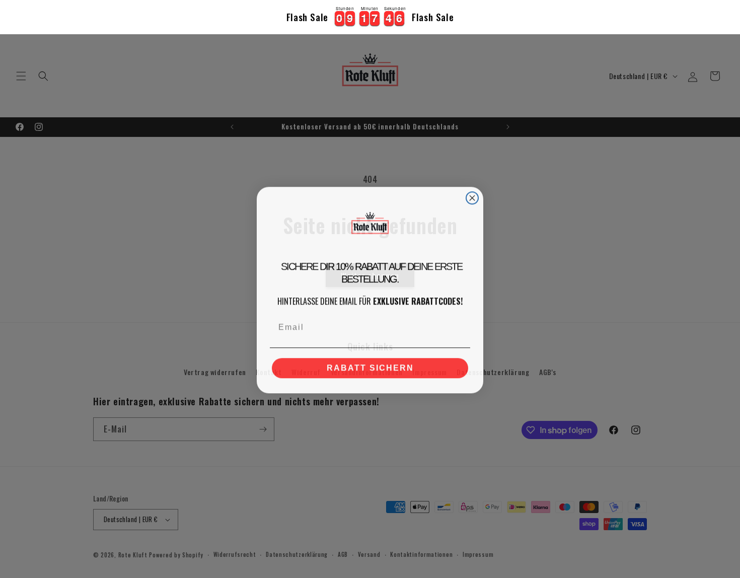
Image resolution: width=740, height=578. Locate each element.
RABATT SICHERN (370, 367)
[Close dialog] (472, 197)
